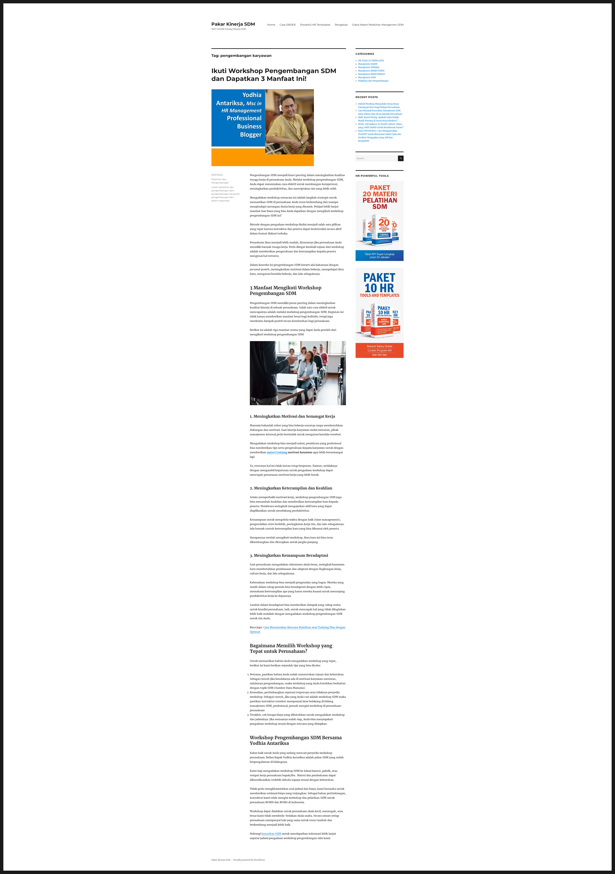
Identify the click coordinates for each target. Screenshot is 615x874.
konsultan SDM (271, 833)
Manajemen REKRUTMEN (371, 70)
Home (271, 24)
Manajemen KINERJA (369, 67)
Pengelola (341, 24)
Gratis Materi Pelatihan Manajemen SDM (378, 24)
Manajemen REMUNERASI (371, 74)
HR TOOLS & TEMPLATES (371, 60)
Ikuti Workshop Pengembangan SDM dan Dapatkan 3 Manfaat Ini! (273, 75)
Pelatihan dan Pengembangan (373, 80)
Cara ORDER (288, 24)
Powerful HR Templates (315, 24)
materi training (277, 452)
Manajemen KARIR (367, 64)
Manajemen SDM (367, 77)
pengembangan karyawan (225, 194)
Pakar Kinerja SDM (233, 24)
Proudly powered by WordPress (249, 860)
